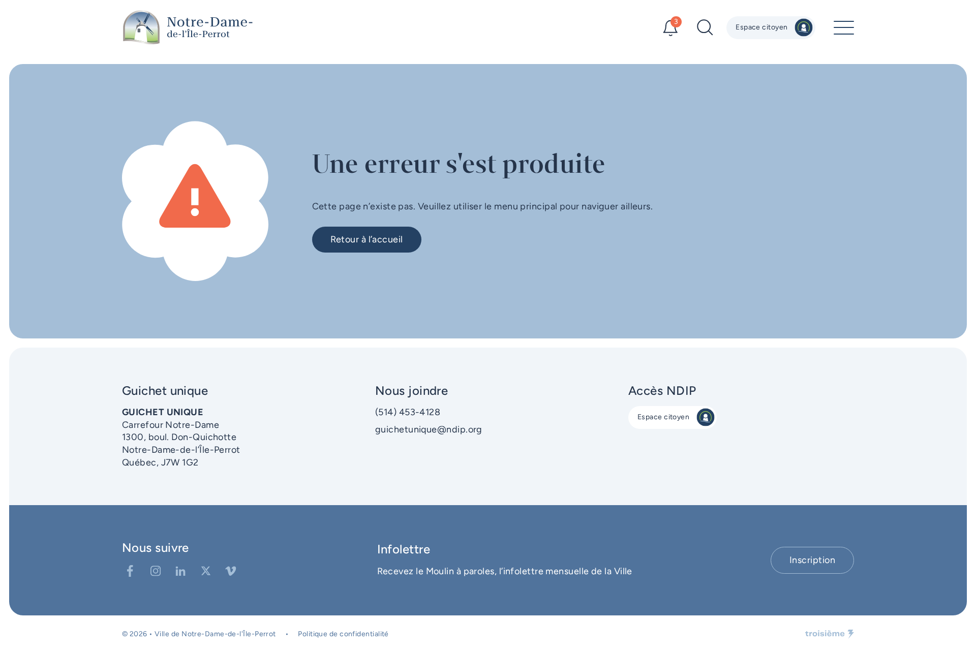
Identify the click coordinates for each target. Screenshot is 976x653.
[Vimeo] (231, 571)
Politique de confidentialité (343, 634)
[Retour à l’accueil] (188, 27)
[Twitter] (206, 571)
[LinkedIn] (180, 571)
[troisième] (829, 634)
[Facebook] (130, 571)
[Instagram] (155, 571)
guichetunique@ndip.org (428, 429)
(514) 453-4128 (407, 412)
